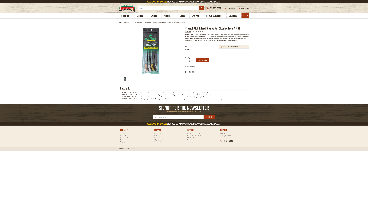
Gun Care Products (136, 22)
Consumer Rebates (160, 142)
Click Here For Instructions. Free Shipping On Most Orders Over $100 (183, 2)
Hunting (153, 16)
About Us (123, 134)
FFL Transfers (191, 138)
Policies (122, 140)
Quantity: (187, 58)
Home (120, 22)
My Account (245, 8)
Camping (195, 16)
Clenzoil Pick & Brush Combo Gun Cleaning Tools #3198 (169, 22)
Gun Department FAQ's (194, 134)
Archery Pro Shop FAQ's (194, 136)
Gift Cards (157, 136)
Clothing (233, 16)
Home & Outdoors (214, 16)
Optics (140, 16)
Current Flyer (158, 138)
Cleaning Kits (147, 22)
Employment (124, 142)
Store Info (190, 140)
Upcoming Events (125, 138)
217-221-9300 (228, 141)
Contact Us (231, 8)
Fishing (182, 16)
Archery (168, 16)
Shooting (125, 16)
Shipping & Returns (159, 140)
